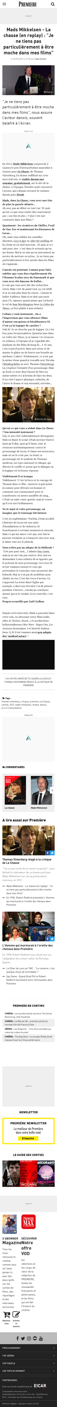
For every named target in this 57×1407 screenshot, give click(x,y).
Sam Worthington (23, 304)
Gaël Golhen (40, 58)
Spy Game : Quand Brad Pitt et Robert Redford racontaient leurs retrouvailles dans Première (29, 980)
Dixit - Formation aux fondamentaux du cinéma (22, 1397)
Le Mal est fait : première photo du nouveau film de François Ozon (26, 1023)
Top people (8, 1363)
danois (43, 704)
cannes (5, 704)
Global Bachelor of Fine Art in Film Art (18, 1394)
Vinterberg (46, 364)
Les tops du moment (13, 1371)
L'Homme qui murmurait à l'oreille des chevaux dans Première (27, 947)
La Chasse (22, 200)
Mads (5, 200)
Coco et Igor (19, 241)
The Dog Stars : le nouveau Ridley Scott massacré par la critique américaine (28, 1038)
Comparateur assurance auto (14, 1391)
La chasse (10, 807)
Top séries (8, 1355)
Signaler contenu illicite (28, 1403)
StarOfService (42, 1394)
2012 (12, 704)
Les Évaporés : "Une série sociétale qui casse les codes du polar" (28, 1030)
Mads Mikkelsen (39, 807)
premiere (34, 701)
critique (24, 701)
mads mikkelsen (23, 704)
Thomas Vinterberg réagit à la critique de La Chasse (26, 861)
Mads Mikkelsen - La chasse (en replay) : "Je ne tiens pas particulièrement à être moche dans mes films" (29, 890)
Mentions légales (9, 1403)
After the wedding (39, 241)
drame (35, 704)
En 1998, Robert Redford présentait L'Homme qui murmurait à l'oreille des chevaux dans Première (30, 901)
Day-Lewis (43, 551)
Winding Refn (11, 364)
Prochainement (11, 1348)
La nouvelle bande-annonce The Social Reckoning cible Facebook (28, 1015)
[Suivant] (52, 790)
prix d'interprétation (12, 707)
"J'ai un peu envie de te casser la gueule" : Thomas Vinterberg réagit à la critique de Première (28, 682)
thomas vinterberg (11, 701)
